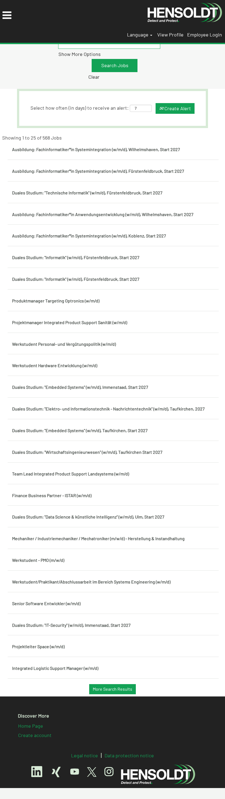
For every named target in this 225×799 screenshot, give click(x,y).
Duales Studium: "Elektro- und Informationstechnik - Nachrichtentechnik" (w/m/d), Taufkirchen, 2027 (108, 408)
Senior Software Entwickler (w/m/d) (46, 603)
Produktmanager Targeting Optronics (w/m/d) (55, 300)
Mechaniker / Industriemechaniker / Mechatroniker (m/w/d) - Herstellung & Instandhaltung (98, 538)
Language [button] (138, 35)
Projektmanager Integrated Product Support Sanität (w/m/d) (69, 322)
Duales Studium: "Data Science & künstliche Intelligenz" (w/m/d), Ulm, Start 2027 (88, 516)
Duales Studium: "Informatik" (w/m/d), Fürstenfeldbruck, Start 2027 (75, 257)
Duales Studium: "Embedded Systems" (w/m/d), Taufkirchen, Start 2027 (80, 430)
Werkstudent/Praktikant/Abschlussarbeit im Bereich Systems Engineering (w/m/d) (91, 581)
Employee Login (204, 35)
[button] (72, 16)
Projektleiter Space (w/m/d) (38, 646)
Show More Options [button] (79, 54)
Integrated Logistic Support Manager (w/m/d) (55, 668)
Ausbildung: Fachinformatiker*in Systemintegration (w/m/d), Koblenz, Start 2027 (89, 235)
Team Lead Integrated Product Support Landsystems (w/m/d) (70, 473)
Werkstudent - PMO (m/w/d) (38, 560)
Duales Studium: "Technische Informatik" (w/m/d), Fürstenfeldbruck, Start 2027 (87, 192)
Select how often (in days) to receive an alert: (79, 108)
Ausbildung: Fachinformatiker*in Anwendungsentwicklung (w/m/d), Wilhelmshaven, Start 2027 (102, 214)
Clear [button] (94, 77)
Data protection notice (129, 755)
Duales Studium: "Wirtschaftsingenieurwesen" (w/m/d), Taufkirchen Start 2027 (87, 452)
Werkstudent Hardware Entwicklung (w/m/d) (54, 365)
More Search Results (112, 689)
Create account (35, 735)
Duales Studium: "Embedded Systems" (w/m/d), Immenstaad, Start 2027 (80, 387)
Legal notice (84, 755)
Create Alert (177, 108)
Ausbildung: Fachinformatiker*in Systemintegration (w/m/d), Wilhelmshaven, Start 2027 (96, 149)
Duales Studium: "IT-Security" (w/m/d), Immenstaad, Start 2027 (71, 625)
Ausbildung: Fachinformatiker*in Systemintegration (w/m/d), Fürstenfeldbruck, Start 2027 (98, 171)
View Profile (170, 35)
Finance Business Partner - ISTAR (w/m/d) (51, 495)
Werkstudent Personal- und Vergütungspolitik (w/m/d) (64, 344)
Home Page (30, 726)
